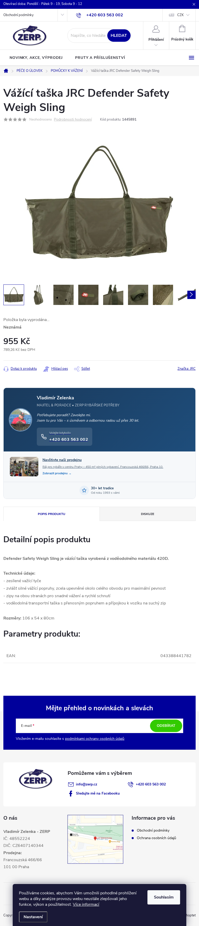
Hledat (119, 35)
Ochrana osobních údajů (156, 838)
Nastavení (33, 917)
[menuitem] (36, 58)
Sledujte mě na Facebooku (98, 793)
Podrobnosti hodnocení (73, 119)
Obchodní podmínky (18, 15)
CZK (180, 15)
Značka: (186, 368)
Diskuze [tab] (147, 514)
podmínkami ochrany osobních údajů (94, 738)
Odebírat (166, 725)
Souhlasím (164, 897)
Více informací (86, 904)
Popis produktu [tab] (51, 514)
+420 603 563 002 (151, 784)
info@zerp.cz (86, 784)
